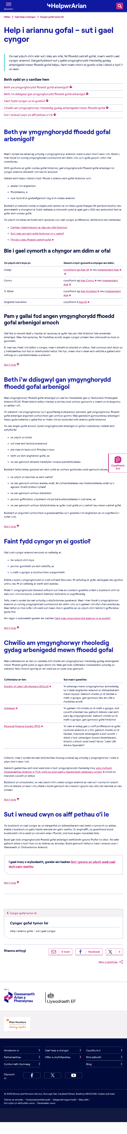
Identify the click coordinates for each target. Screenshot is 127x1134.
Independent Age (108, 269)
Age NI (83, 301)
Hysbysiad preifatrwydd (38, 1099)
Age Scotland (89, 291)
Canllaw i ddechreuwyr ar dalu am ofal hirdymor (39, 227)
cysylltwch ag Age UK (76, 269)
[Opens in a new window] (65, 273)
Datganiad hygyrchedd (65, 1099)
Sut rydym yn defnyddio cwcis (19, 1103)
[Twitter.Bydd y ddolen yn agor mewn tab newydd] (52, 1075)
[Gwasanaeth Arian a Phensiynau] (19, 996)
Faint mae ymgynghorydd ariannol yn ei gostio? (82, 618)
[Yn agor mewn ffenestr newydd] (52, 239)
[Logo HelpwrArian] (66, 5)
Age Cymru (87, 280)
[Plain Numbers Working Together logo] (17, 1024)
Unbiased (9, 708)
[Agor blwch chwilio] (119, 6)
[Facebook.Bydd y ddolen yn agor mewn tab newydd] (31, 1075)
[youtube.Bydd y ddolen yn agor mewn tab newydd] (73, 1075)
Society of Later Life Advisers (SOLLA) (26, 686)
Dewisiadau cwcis (46, 1103)
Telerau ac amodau (14, 1099)
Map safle (84, 1099)
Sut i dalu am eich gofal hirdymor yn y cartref (37, 233)
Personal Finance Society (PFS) (22, 726)
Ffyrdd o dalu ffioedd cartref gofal (31, 239)
